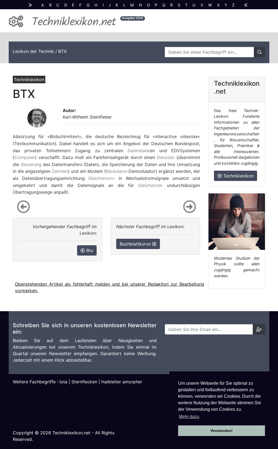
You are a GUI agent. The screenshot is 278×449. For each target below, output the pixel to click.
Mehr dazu (189, 416)
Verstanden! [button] (221, 430)
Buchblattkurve (136, 244)
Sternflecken (84, 381)
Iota (63, 381)
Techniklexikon (238, 176)
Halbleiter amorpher (121, 381)
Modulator (116, 171)
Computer (24, 157)
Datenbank (139, 150)
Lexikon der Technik (33, 51)
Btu (89, 250)
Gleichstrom (100, 178)
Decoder (166, 157)
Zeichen (60, 171)
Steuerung (31, 164)
